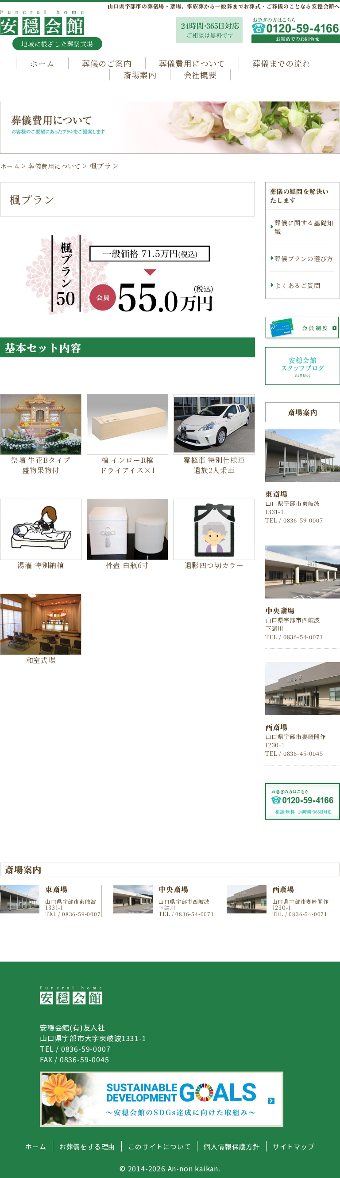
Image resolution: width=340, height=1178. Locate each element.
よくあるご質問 (297, 285)
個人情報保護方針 (231, 1146)
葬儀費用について (192, 63)
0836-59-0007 (86, 1048)
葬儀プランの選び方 (303, 258)
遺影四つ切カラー (214, 565)
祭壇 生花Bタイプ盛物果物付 (40, 465)
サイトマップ (294, 1146)
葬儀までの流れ (281, 63)
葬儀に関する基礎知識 (303, 227)
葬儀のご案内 (107, 63)
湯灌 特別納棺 (40, 565)
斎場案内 (139, 74)
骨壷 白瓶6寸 (128, 565)
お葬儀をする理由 (87, 1146)
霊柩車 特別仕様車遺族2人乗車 (214, 465)
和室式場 (41, 660)
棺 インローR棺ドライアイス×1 (127, 465)
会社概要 (200, 74)
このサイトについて (159, 1146)
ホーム (42, 63)
